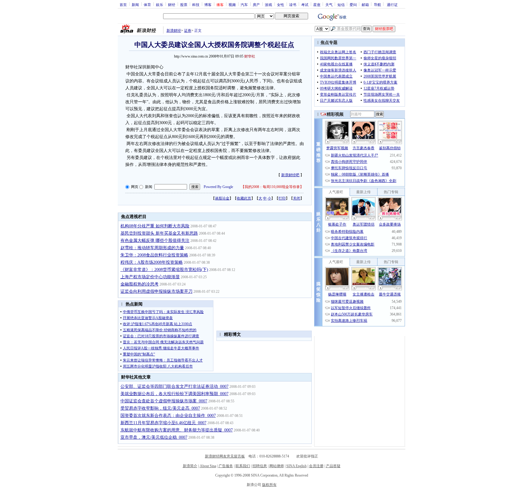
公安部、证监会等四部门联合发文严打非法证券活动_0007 (174, 386)
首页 (123, 4)
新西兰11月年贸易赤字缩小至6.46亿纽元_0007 (163, 423)
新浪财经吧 (290, 175)
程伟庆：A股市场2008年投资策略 (151, 262)
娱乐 (159, 4)
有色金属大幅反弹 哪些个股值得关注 (154, 240)
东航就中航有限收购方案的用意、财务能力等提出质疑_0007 (176, 430)
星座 (317, 4)
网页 (134, 187)
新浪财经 (173, 30)
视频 (232, 4)
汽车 (244, 4)
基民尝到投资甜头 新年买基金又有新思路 (159, 233)
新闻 (135, 4)
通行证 (392, 4)
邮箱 (365, 4)
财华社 (249, 56)
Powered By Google (218, 187)
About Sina (208, 466)
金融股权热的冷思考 (139, 284)
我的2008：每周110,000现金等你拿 (272, 187)
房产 (256, 4)
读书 (292, 4)
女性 (280, 4)
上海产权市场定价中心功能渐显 (150, 277)
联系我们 (242, 466)
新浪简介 (190, 466)
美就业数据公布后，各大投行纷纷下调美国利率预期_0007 (174, 393)
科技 (195, 4)
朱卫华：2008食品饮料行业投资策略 (154, 255)
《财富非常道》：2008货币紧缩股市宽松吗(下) (164, 269)
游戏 (268, 4)
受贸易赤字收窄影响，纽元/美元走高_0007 (160, 408)
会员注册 (316, 466)
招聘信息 (259, 466)
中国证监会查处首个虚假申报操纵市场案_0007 (163, 401)
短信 (341, 4)
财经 (171, 4)
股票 (183, 4)
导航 (377, 4)
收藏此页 (244, 198)
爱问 (353, 4)
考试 (304, 4)
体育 (147, 4)
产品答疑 (333, 466)
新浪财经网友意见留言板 (225, 456)
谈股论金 (222, 198)
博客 (208, 4)
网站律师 (276, 466)
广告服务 (226, 466)
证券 (187, 30)
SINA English (296, 466)
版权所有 (269, 485)
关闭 (296, 198)
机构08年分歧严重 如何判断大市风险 (154, 226)
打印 (282, 198)
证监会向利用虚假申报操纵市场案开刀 (156, 291)
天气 (329, 4)
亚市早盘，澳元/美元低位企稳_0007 (153, 437)
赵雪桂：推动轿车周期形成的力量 (152, 248)
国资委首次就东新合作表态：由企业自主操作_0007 (168, 415)
